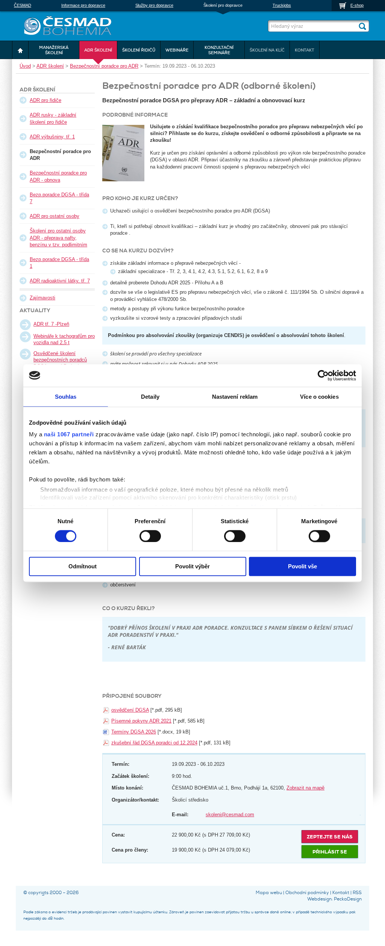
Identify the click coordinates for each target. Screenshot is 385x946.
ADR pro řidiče (45, 100)
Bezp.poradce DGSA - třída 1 (59, 263)
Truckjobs (282, 5)
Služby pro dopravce (154, 5)
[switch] (150, 536)
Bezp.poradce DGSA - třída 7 (59, 198)
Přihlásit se (329, 852)
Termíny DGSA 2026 (133, 732)
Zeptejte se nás (330, 837)
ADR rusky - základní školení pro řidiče (53, 118)
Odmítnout (82, 566)
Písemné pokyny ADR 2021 (141, 721)
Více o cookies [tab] (319, 396)
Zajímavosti (42, 298)
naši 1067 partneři (69, 434)
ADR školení (50, 66)
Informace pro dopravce (83, 5)
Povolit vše (302, 566)
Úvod (25, 66)
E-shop (357, 5)
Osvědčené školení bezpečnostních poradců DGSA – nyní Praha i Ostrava (60, 363)
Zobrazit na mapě (305, 788)
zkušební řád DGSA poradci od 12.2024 (154, 743)
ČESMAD (22, 5)
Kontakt (340, 893)
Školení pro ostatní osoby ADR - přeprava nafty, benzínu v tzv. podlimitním (58, 237)
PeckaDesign (348, 899)
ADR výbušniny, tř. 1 (52, 137)
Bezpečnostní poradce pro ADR (104, 66)
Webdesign (319, 899)
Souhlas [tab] (66, 396)
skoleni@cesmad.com (230, 814)
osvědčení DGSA (130, 710)
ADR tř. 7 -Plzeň (51, 324)
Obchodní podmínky (307, 893)
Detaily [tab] (150, 396)
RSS (357, 893)
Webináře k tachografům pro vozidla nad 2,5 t (64, 339)
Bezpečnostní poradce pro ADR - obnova (58, 176)
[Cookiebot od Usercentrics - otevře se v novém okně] (323, 375)
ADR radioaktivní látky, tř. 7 (60, 281)
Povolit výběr (192, 566)
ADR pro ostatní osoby (54, 216)
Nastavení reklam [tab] (235, 396)
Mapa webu (269, 893)
